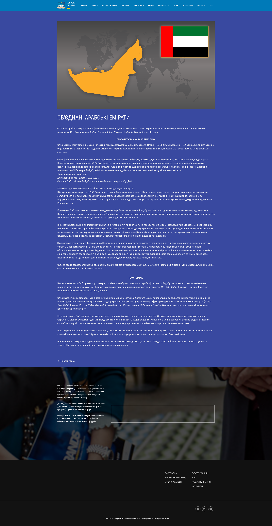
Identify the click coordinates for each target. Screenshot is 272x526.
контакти (201, 5)
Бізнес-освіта (163, 5)
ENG (211, 5)
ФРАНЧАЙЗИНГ (187, 5)
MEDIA (176, 5)
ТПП (194, 477)
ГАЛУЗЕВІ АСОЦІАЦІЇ (200, 473)
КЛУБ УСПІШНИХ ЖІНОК (201, 482)
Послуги (94, 5)
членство (125, 5)
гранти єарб (139, 5)
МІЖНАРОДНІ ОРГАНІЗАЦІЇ (175, 477)
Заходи (151, 5)
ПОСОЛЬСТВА (171, 473)
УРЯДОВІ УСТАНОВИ (173, 482)
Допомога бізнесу (109, 5)
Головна (83, 5)
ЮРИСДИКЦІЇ (197, 486)
